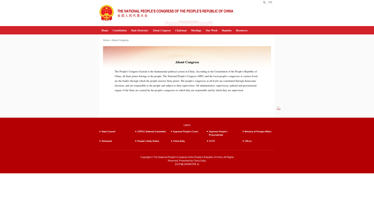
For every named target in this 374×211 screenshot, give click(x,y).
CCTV (212, 141)
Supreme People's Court (185, 131)
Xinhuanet (107, 141)
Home (106, 40)
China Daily (179, 141)
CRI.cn (248, 141)
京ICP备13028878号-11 (187, 164)
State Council (108, 131)
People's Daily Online (148, 141)
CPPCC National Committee (151, 131)
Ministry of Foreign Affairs (258, 131)
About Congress (120, 40)
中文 (270, 2)
